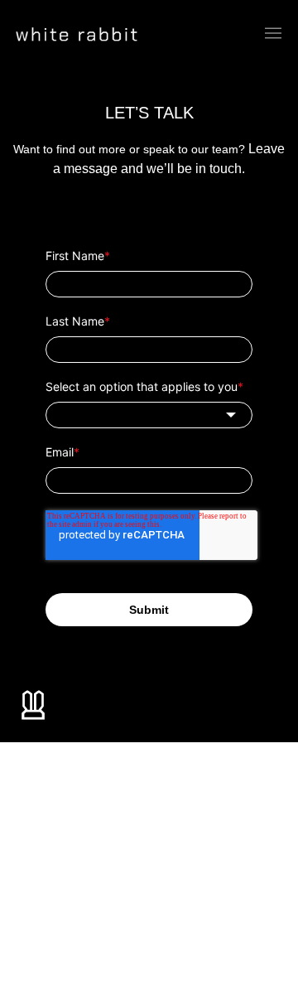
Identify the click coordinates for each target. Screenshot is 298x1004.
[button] (273, 34)
